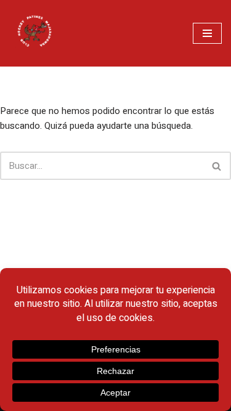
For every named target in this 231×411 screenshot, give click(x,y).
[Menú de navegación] (207, 33)
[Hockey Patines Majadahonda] (34, 33)
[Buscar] (217, 166)
